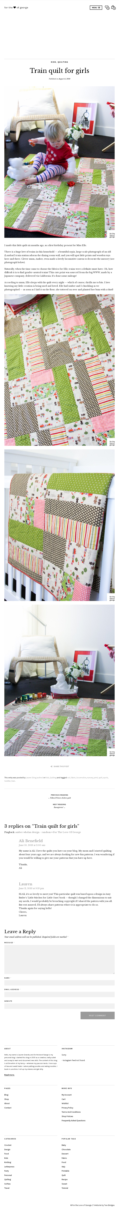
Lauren (25, 884)
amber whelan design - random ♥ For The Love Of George (48, 832)
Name (7, 978)
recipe (64, 1179)
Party (6, 1171)
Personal (8, 1175)
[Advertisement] (59, 32)
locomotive (81, 778)
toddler (7, 781)
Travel (6, 1188)
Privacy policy (67, 1108)
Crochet (7, 1145)
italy (63, 1167)
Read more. (9, 1075)
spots (105, 778)
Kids (53, 62)
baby (64, 1145)
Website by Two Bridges (104, 1205)
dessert (65, 1154)
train (13, 781)
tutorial (65, 1188)
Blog (6, 1095)
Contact (7, 1108)
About (7, 1103)
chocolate (66, 1149)
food (64, 1162)
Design (7, 1149)
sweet (64, 1184)
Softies (7, 1184)
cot (68, 778)
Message (9, 943)
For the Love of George (82, 1205)
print (96, 778)
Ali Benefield (31, 841)
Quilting (63, 62)
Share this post (61, 766)
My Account (67, 1095)
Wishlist (65, 1103)
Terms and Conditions (71, 1112)
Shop (6, 1099)
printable (65, 1171)
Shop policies (67, 1116)
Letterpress (9, 1167)
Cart (63, 1099)
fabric (73, 778)
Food (6, 1154)
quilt (100, 778)
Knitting (7, 1162)
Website (8, 1001)
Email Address (12, 989)
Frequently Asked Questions (73, 1120)
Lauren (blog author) (34, 778)
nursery (90, 778)
